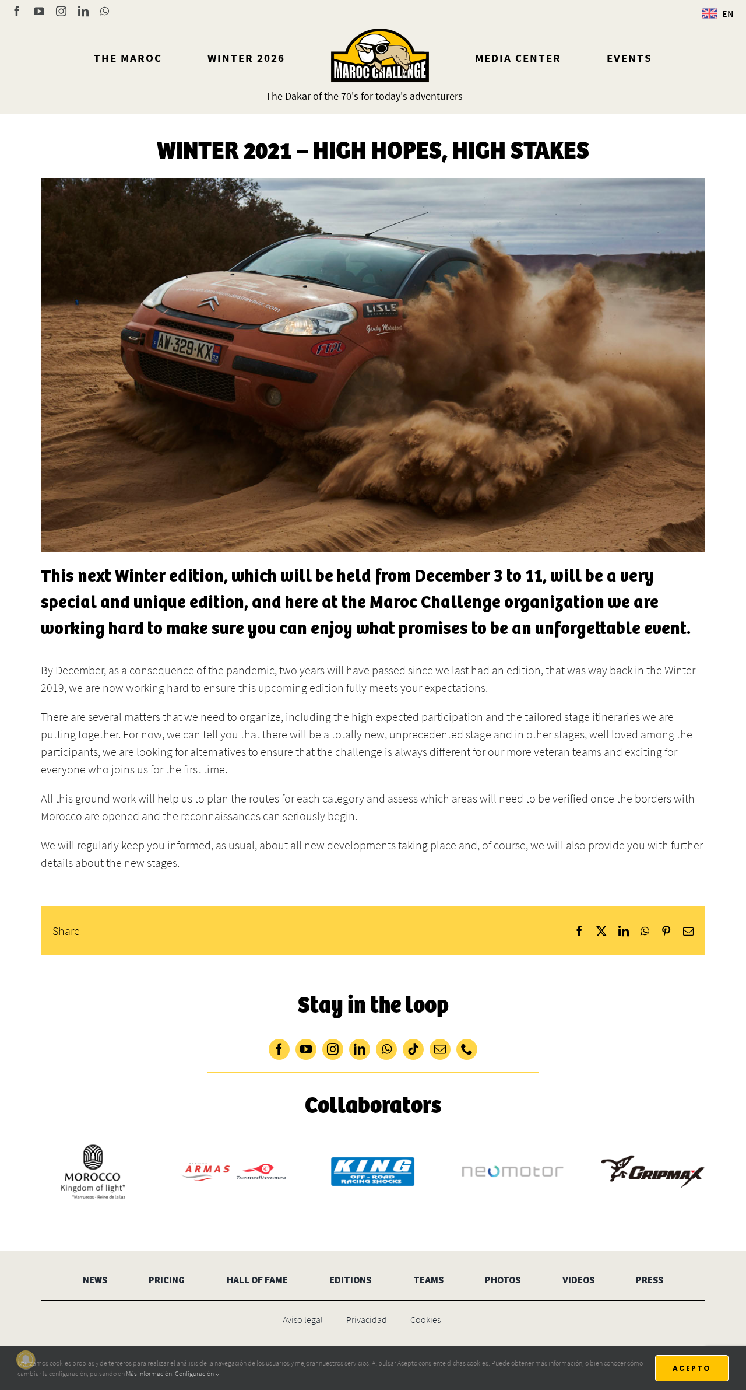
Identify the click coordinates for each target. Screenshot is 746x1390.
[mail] (440, 1049)
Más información (149, 1373)
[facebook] (279, 1049)
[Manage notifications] (25, 1359)
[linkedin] (359, 1049)
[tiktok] (413, 1049)
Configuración (195, 1373)
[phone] (466, 1049)
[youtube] (305, 1049)
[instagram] (332, 1049)
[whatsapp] (386, 1049)
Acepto (692, 1368)
